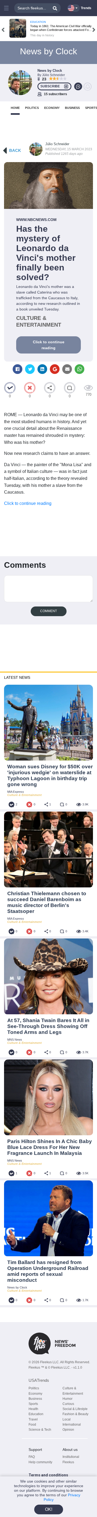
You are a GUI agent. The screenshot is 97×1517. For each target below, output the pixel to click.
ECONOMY (52, 107)
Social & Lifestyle (75, 1409)
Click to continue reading (48, 345)
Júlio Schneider (57, 144)
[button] (6, 8)
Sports (33, 1404)
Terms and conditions (48, 1475)
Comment (48, 611)
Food (32, 1424)
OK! (48, 1509)
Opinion (68, 1430)
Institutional (71, 1457)
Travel (33, 1419)
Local (67, 1419)
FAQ (32, 1457)
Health (33, 1409)
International (72, 1424)
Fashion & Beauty (75, 1414)
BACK (15, 150)
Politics (34, 1388)
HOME (15, 107)
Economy (35, 1393)
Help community (40, 1462)
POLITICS (32, 107)
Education (36, 1414)
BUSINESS (72, 107)
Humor (67, 1399)
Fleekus (68, 1462)
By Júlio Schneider (51, 75)
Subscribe (50, 86)
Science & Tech (40, 1430)
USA (39, 1380)
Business (35, 1399)
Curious (68, 1404)
